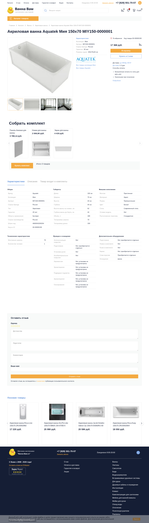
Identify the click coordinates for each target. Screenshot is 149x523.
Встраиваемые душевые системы (126, 478)
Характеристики (82, 38)
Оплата (26, 3)
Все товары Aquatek (83, 68)
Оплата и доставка (71, 465)
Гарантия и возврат (49, 3)
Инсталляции (117, 488)
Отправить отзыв (74, 376)
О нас (18, 3)
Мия (86, 41)
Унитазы (115, 465)
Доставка (35, 3)
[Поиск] (45, 10)
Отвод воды (117, 504)
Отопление (116, 508)
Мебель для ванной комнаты (124, 498)
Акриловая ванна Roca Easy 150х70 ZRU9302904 (124, 424)
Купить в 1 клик (126, 56)
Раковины (116, 514)
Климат (115, 491)
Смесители (116, 468)
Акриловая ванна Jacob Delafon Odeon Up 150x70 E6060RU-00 (91, 424)
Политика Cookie (29, 521)
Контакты (70, 3)
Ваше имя (15, 366)
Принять (136, 519)
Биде (114, 472)
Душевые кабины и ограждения (125, 485)
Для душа (116, 481)
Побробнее (117, 80)
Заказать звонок (108, 3)
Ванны (115, 462)
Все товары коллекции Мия (86, 65)
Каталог (10, 3)
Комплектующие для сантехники (125, 494)
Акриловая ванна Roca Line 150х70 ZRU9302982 (21, 424)
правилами (41, 381)
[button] (72, 104)
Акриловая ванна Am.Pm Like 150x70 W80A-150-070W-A (56, 424)
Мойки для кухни (119, 501)
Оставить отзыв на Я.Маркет (19, 465)
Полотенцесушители (120, 511)
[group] (40, 67)
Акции (61, 3)
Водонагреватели (119, 475)
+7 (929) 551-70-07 (126, 2)
